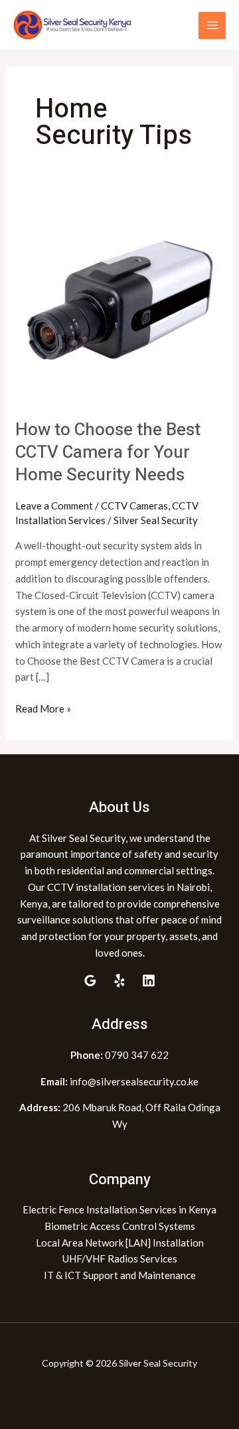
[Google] (90, 980)
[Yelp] (119, 980)
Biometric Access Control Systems (119, 1226)
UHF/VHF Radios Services (119, 1258)
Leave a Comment (54, 505)
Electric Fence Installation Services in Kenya (119, 1209)
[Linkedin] (148, 980)
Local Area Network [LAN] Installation (120, 1243)
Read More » (43, 707)
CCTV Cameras (134, 505)
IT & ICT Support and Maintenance (120, 1275)
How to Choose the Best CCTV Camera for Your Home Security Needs (107, 452)
